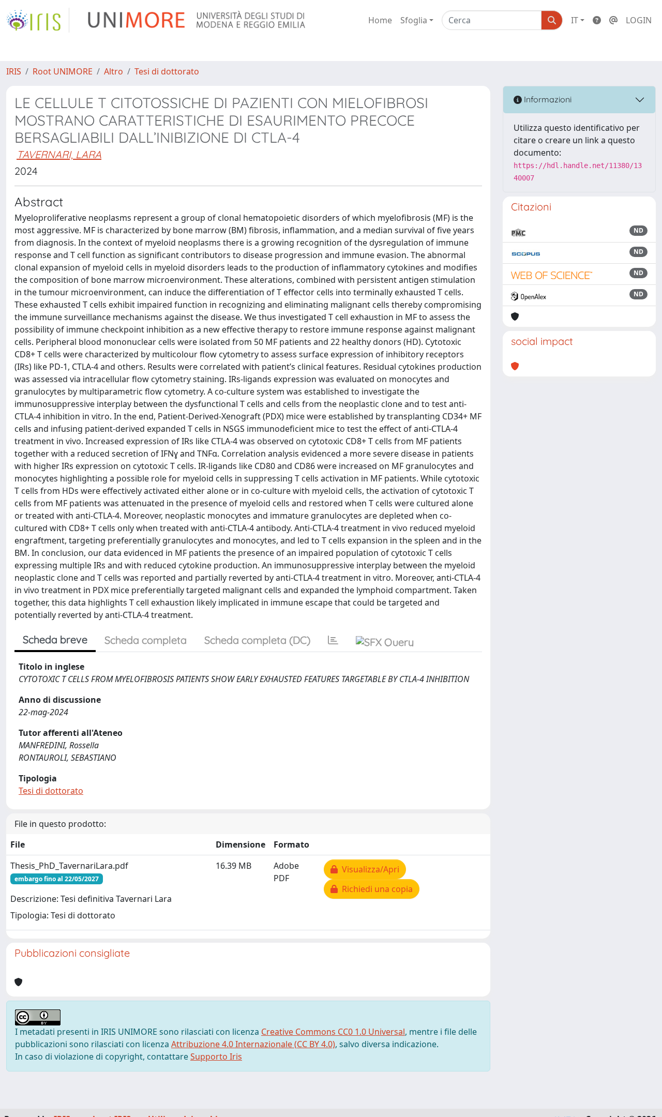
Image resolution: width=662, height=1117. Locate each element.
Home (380, 20)
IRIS (13, 71)
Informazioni (546, 99)
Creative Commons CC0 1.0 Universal (333, 1031)
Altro (113, 71)
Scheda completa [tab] (145, 639)
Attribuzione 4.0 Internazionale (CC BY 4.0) (253, 1044)
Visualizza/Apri (368, 869)
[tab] (333, 640)
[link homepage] (37, 20)
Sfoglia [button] (413, 20)
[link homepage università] (197, 20)
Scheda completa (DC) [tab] (257, 639)
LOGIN (639, 20)
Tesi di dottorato (166, 71)
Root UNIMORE (63, 71)
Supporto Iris (216, 1056)
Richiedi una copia (375, 889)
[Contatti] (613, 20)
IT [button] (574, 20)
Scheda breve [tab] (55, 639)
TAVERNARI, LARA (59, 154)
